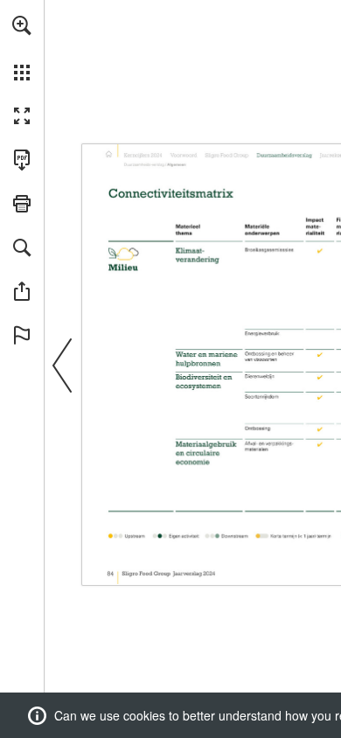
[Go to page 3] (108, 153)
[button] (22, 25)
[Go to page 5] (184, 153)
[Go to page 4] (144, 153)
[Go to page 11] (226, 153)
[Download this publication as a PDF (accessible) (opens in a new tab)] (22, 160)
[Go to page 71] (284, 153)
